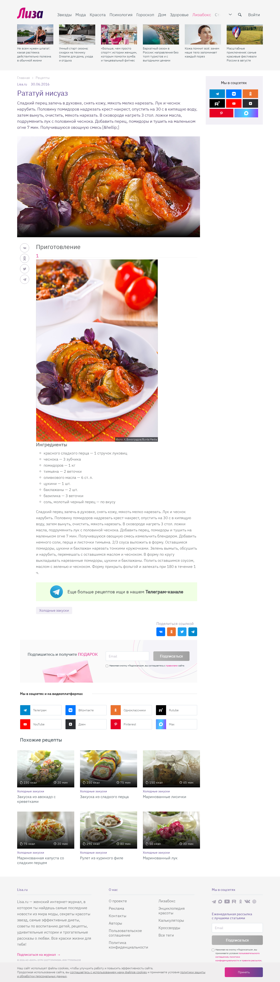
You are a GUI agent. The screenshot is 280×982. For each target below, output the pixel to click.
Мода (80, 14)
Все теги (166, 935)
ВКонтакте (86, 710)
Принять (244, 972)
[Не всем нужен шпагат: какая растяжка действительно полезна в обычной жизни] (35, 34)
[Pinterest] (221, 113)
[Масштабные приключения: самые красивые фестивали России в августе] (245, 34)
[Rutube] (217, 103)
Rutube (174, 710)
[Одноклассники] (250, 93)
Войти (254, 14)
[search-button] (240, 15)
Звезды (64, 14)
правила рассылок (252, 960)
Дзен (82, 724)
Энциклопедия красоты (171, 910)
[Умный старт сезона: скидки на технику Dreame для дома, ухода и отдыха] (77, 34)
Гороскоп (145, 14)
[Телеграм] (217, 93)
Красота (98, 14)
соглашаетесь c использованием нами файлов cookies (108, 972)
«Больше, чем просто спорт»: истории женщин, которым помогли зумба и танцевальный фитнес (119, 54)
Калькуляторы (171, 920)
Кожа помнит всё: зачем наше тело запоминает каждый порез (202, 52)
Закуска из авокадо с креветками (36, 799)
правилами (172, 665)
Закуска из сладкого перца (104, 796)
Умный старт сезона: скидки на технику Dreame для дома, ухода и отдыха (76, 54)
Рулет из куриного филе (101, 857)
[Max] (246, 113)
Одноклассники (135, 710)
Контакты (117, 915)
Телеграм (39, 710)
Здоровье (179, 14)
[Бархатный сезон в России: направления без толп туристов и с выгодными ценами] (161, 34)
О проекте (118, 900)
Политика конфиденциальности (128, 945)
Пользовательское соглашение (125, 933)
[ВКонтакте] (234, 93)
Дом (162, 14)
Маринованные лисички (164, 796)
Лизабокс (201, 14)
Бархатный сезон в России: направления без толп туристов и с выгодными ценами (160, 54)
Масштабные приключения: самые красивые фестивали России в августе (242, 54)
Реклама (116, 908)
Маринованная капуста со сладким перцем (40, 860)
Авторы (115, 923)
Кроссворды (169, 927)
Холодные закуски (54, 610)
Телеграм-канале (164, 592)
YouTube (39, 724)
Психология (121, 14)
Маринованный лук (160, 857)
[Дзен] (250, 103)
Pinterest (130, 724)
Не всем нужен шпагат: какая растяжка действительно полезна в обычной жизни (34, 54)
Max (171, 724)
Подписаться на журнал (36, 954)
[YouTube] (234, 103)
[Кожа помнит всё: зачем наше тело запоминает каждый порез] (203, 34)
